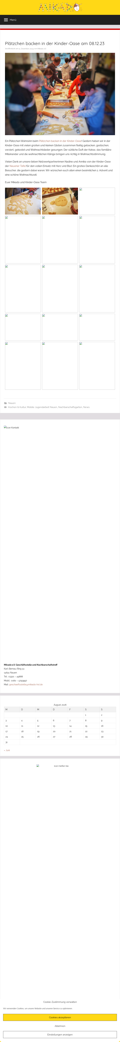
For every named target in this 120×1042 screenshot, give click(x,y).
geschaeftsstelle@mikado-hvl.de (26, 684)
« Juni (7, 750)
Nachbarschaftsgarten (70, 407)
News (86, 407)
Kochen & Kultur (17, 407)
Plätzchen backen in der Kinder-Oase (60, 141)
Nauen (12, 403)
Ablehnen (60, 1026)
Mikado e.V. (42, 49)
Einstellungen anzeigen (60, 1034)
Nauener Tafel (18, 166)
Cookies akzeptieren (60, 1017)
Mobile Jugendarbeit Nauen (42, 407)
